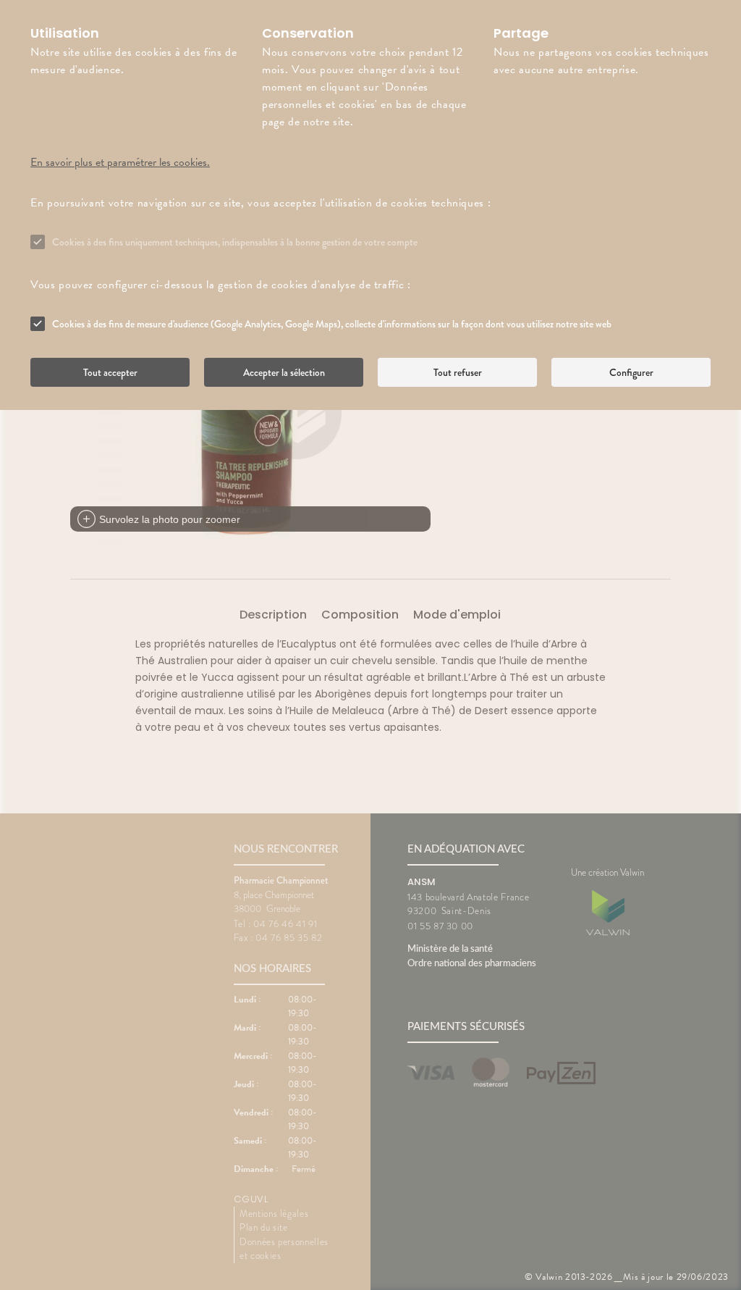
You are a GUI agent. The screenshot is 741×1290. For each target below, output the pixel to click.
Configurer (631, 372)
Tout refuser (457, 372)
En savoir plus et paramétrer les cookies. (120, 162)
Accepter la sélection (284, 372)
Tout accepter (110, 372)
